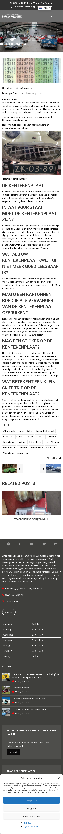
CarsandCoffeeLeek (45, 431)
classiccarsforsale (24, 436)
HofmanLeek (34, 442)
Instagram (19, 544)
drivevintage (9, 442)
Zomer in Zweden (20, 687)
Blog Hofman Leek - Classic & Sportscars (24, 93)
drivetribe (51, 436)
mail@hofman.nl (44, 3)
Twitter (44, 544)
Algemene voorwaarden (31, 827)
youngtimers (23, 453)
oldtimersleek (36, 447)
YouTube (31, 544)
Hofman (22, 442)
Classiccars (8, 436)
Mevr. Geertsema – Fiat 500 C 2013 (29, 709)
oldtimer (55, 442)
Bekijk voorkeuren (32, 816)
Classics (40, 436)
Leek (46, 442)
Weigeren (31, 808)
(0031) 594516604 (23, 7)
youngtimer (8, 453)
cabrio (30, 431)
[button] (58, 778)
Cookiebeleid (28, 823)
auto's (21, 431)
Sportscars (51, 447)
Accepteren (31, 800)
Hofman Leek (25, 88)
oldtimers (22, 447)
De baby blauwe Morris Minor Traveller (30, 698)
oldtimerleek (9, 447)
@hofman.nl (9, 431)
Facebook (8, 544)
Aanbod (9, 612)
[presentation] (6, 508)
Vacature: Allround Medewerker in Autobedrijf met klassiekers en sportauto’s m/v (36, 676)
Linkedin (55, 544)
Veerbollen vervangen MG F (31, 519)
